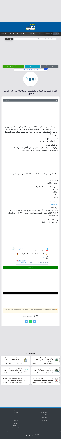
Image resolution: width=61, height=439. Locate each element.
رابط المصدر (29, 293)
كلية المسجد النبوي (48, 363)
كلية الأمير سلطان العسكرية (46, 382)
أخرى (56, 100)
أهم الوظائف (16, 412)
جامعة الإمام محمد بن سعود (15, 363)
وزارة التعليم (18, 372)
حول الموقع (16, 420)
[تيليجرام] (26, 436)
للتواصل (16, 423)
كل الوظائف (44, 420)
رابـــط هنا (30, 267)
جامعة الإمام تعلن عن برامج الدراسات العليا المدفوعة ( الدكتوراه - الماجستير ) (12, 359)
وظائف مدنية (44, 410)
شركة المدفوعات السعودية (15, 382)
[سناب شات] (32, 436)
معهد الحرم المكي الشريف (46, 372)
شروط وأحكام (16, 425)
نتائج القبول (16, 410)
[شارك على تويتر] (34, 321)
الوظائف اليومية (44, 423)
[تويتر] (29, 436)
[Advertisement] (30, 11)
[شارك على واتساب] (30, 321)
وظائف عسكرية (44, 412)
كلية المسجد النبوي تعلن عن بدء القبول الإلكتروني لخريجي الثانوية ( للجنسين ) (44, 359)
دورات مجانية (44, 417)
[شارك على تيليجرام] (26, 321)
